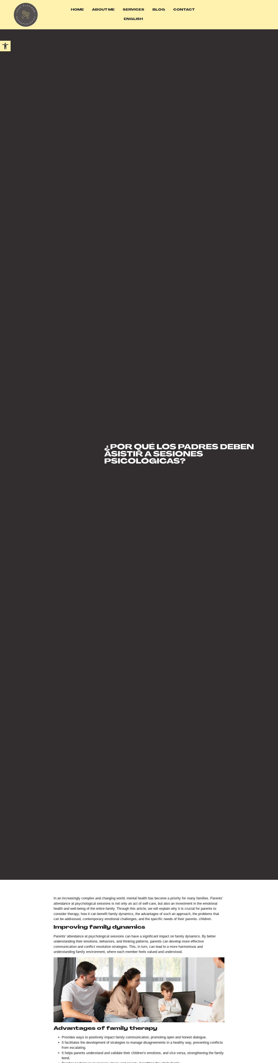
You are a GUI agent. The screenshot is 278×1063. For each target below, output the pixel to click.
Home (77, 9)
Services (133, 9)
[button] (5, 46)
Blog (158, 9)
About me (103, 9)
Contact (184, 9)
